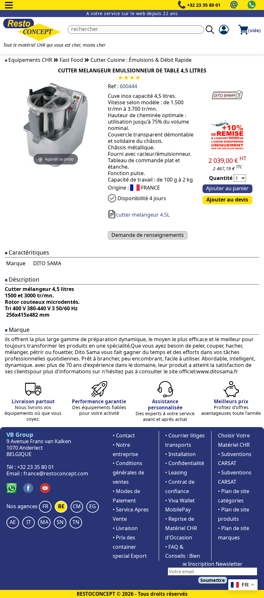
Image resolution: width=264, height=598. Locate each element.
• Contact (124, 435)
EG (92, 506)
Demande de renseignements (147, 234)
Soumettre (212, 580)
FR (45, 506)
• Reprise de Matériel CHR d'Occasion (181, 528)
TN (75, 522)
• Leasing (176, 472)
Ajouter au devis (227, 199)
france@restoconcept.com (56, 473)
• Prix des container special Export (130, 547)
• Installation (180, 454)
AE (13, 522)
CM (77, 506)
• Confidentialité (184, 463)
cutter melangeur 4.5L (143, 214)
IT (28, 522)
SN (60, 522)
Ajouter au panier (227, 188)
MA (44, 522)
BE (61, 506)
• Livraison (125, 528)
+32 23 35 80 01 (204, 5)
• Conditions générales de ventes (128, 472)
